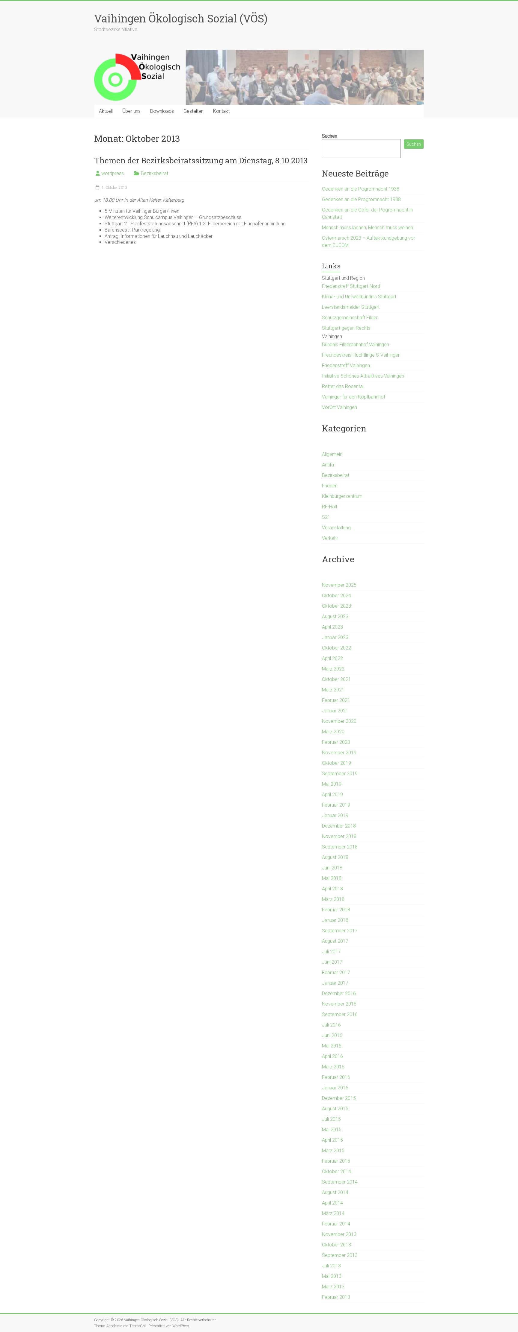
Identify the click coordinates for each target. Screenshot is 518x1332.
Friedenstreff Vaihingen (346, 365)
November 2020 (339, 721)
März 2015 (333, 1150)
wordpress (112, 173)
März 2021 (333, 690)
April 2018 (332, 889)
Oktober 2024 (336, 595)
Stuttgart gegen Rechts (346, 328)
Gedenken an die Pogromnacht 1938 (360, 189)
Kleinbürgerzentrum (342, 496)
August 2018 (335, 857)
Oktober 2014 (336, 1171)
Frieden (330, 486)
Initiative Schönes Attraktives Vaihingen (363, 376)
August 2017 (335, 941)
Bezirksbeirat (154, 173)
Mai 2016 (331, 1046)
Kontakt (221, 111)
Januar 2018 (335, 920)
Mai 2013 (331, 1276)
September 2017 (340, 930)
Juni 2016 (332, 1035)
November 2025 (339, 585)
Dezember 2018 (339, 826)
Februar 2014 (336, 1224)
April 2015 (332, 1140)
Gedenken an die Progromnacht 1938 (361, 199)
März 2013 (333, 1287)
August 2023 (335, 616)
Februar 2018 (336, 910)
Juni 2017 (332, 962)
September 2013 (340, 1255)
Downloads (162, 111)
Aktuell (106, 111)
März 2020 (333, 732)
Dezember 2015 (339, 1098)
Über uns (131, 111)
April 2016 (332, 1056)
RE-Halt (329, 507)
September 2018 (340, 847)
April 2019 (332, 794)
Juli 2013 (331, 1266)
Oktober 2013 (336, 1245)
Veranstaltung (336, 527)
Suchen (329, 136)
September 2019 (340, 773)
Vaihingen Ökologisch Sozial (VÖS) (180, 18)
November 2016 (339, 1004)
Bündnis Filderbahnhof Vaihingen (355, 344)
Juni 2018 (332, 868)
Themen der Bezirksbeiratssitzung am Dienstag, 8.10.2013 (201, 160)
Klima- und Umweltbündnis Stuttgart (359, 296)
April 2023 (332, 627)
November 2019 (339, 752)
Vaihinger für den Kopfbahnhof (353, 397)
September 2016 (340, 1014)
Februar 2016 (336, 1077)
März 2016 (333, 1067)
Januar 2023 (335, 637)
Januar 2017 (335, 983)
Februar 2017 (336, 972)
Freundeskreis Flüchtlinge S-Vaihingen (361, 355)
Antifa (328, 465)
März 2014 (333, 1213)
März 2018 (333, 899)
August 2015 (335, 1108)
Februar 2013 (336, 1297)
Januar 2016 (335, 1088)
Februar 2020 (336, 742)
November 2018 (339, 836)
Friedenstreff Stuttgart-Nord (351, 286)
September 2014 (340, 1182)
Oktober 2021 (336, 679)
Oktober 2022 (336, 648)
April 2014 (332, 1203)
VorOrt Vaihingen (339, 407)
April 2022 (332, 658)
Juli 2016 (331, 1025)
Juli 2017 (331, 951)
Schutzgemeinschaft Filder (350, 317)
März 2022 (333, 669)
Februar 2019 (336, 805)
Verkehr (330, 538)
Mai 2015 (331, 1129)
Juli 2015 (331, 1119)
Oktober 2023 (336, 606)
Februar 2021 (336, 700)
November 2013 (339, 1234)
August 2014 (335, 1192)
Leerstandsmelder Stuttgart (351, 307)
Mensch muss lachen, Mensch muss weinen (367, 227)
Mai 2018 (331, 878)
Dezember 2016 (339, 993)
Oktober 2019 (336, 763)
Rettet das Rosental (343, 386)
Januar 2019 (335, 815)
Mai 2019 (331, 784)
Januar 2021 (335, 711)
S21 (326, 517)
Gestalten (193, 111)
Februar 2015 (336, 1161)
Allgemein (332, 454)
